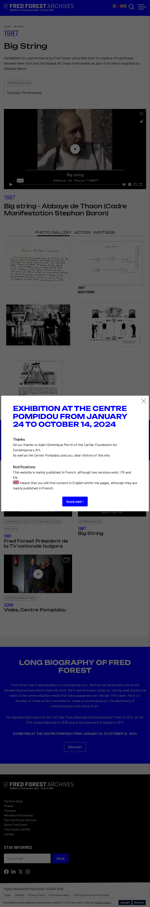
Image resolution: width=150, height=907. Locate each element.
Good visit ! (75, 501)
